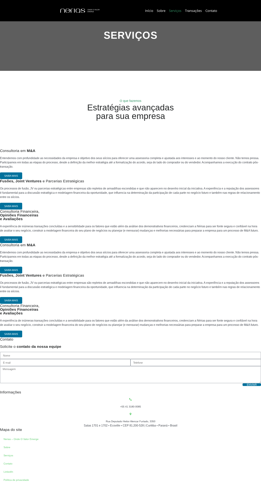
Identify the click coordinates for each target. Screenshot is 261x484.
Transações (193, 11)
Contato (211, 11)
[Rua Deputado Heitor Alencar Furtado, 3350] (130, 414)
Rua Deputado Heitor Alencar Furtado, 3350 (130, 421)
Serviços (175, 11)
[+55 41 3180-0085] (130, 399)
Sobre (161, 11)
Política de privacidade (16, 479)
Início (149, 11)
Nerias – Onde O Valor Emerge (21, 439)
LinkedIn (8, 471)
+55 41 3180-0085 (130, 406)
